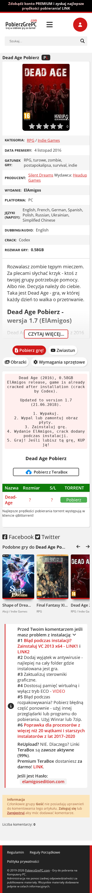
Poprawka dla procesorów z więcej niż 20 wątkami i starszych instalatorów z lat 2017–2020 (51, 730)
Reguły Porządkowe (45, 852)
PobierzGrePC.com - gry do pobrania (21, 24)
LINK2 (23, 651)
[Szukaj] (82, 41)
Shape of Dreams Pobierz (18, 605)
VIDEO (59, 691)
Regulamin (15, 852)
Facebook (20, 537)
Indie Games (49, 140)
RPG (30, 140)
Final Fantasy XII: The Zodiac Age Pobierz (52, 605)
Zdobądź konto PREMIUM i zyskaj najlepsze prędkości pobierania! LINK (46, 6)
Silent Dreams (40, 175)
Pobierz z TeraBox (50, 472)
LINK (38, 767)
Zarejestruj (16, 813)
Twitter (50, 537)
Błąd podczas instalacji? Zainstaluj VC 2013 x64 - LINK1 (47, 643)
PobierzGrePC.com (37, 870)
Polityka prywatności (23, 861)
